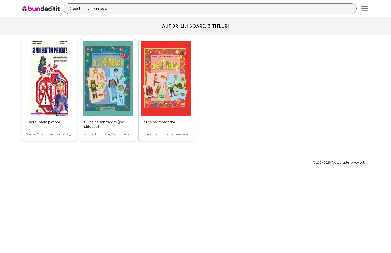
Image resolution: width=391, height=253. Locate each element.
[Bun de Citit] (41, 8)
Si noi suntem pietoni (43, 122)
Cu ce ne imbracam (158, 122)
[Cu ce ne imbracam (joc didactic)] (108, 80)
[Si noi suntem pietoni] (49, 80)
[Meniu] (364, 8)
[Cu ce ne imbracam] (166, 80)
